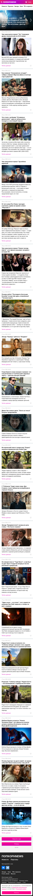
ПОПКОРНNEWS (12, 856)
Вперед (16, 844)
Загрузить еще (16, 839)
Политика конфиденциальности (10, 879)
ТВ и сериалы (28, 6)
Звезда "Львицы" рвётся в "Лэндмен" (15, 336)
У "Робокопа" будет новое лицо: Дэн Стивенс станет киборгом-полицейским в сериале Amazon (16, 488)
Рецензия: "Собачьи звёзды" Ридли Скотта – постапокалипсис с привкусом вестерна (16, 682)
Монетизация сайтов (7, 877)
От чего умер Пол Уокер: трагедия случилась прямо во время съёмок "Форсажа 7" (14, 205)
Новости (4, 6)
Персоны (10, 6)
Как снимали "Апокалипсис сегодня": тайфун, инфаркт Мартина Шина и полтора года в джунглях (16, 74)
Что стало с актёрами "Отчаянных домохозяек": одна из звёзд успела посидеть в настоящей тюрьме (14, 119)
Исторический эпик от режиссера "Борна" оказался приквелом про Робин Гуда (16, 448)
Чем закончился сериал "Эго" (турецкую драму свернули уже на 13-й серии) (15, 35)
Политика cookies (23, 880)
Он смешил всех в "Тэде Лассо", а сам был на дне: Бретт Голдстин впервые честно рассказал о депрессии (16, 563)
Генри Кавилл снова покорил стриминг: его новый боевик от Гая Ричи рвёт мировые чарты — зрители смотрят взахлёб (16, 373)
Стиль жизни (5, 873)
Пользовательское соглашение (10, 880)
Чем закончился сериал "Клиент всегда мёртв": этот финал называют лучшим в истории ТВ (15, 250)
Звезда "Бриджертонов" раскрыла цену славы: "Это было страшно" (15, 526)
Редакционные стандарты (14, 882)
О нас (24, 882)
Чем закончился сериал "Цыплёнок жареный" (14, 162)
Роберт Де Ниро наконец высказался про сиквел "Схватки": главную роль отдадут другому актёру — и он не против (16, 803)
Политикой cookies (21, 889)
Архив (16, 847)
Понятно (16, 892)
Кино (21, 6)
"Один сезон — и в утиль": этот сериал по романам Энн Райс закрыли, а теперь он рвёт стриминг (16, 604)
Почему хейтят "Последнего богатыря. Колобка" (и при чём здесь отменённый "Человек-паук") (15, 296)
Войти (29, 2)
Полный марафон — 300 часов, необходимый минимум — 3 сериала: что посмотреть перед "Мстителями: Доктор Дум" (15, 22)
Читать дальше (6, 65)
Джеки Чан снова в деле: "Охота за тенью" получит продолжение (16, 411)
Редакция (4, 882)
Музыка (13, 873)
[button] (31, 20)
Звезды (16, 6)
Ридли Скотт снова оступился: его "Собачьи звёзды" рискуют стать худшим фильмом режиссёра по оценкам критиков (16, 644)
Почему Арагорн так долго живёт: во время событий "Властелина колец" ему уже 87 (16, 761)
